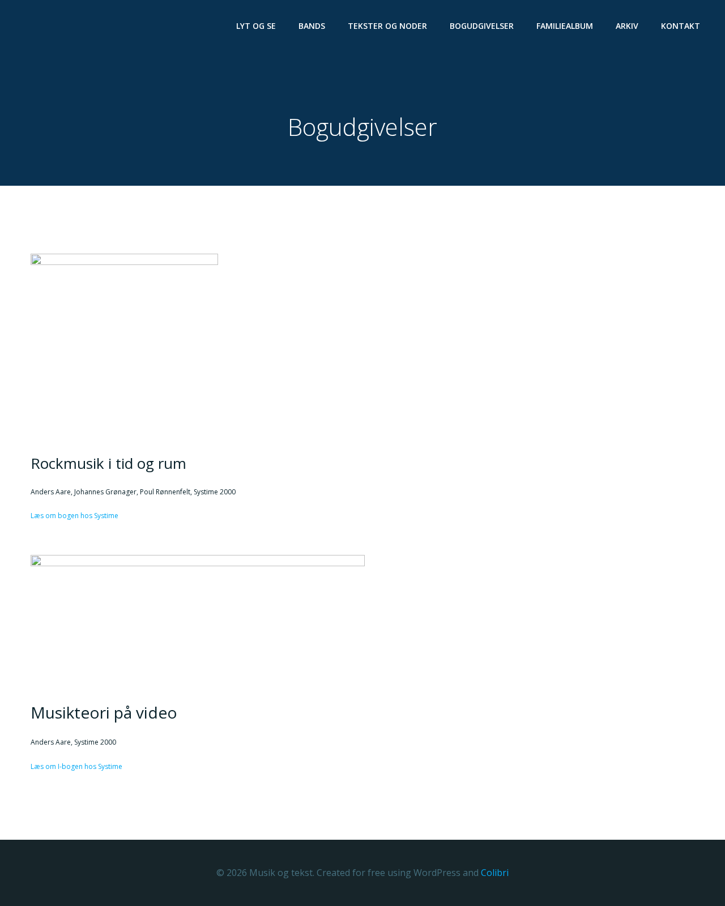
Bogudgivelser (482, 25)
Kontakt (680, 25)
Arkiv (627, 25)
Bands (311, 25)
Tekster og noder (387, 25)
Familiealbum (564, 25)
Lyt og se (256, 25)
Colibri (495, 872)
